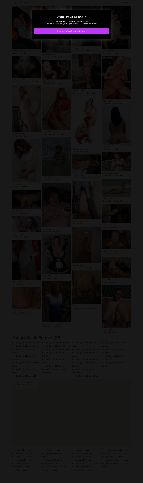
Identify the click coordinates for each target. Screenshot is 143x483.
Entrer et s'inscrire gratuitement (71, 31)
